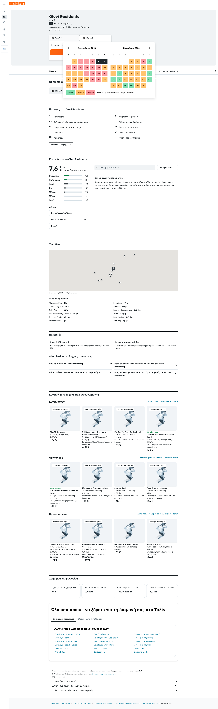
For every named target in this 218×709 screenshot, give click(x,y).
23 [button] (80, 79)
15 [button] (75, 73)
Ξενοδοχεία (66, 703)
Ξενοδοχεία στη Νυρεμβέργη (106, 638)
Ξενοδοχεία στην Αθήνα (104, 645)
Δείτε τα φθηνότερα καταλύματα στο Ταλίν (159, 457)
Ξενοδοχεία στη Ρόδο (63, 638)
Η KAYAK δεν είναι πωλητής (64, 681)
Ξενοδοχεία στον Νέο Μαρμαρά (147, 634)
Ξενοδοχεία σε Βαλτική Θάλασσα (127, 703)
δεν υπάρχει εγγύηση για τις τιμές (104, 674)
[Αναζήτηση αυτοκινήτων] (4, 22)
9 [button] (80, 67)
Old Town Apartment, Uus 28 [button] (126, 544)
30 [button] (80, 85)
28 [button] (68, 85)
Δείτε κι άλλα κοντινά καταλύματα (162, 401)
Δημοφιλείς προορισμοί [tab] (63, 619)
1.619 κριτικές (66, 23)
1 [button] (74, 61)
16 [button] (81, 73)
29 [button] (74, 85)
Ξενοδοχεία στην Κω (142, 645)
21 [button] (69, 79)
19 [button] (99, 73)
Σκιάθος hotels (100, 652)
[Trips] (4, 41)
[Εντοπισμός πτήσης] (4, 34)
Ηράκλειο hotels (100, 648)
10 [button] (87, 67)
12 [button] (99, 67)
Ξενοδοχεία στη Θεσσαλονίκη (67, 634)
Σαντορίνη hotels (140, 652)
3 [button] (86, 61)
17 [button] (87, 73)
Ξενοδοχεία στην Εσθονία (103, 703)
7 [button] (68, 67)
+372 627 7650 (55, 30)
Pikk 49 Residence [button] (57, 432)
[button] (4, 4)
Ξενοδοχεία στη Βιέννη (143, 638)
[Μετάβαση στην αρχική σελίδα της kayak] (17, 3)
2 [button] (80, 61)
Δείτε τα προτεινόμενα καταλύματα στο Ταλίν (158, 514)
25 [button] (93, 79)
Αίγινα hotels (60, 652)
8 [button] (74, 67)
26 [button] (99, 79)
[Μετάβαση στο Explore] (4, 29)
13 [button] (105, 67)
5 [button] (98, 61)
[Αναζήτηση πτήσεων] (4, 11)
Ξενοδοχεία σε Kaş (101, 634)
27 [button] (105, 79)
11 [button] (92, 67)
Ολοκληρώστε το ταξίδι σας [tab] (90, 619)
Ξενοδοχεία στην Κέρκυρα (145, 641)
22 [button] (74, 79)
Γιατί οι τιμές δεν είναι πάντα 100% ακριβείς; (72, 690)
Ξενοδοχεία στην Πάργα (104, 641)
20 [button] (105, 73)
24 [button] (87, 79)
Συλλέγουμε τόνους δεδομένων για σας (71, 686)
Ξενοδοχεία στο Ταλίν (150, 703)
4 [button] (92, 61)
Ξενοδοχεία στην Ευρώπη (82, 703)
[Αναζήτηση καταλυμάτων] (4, 16)
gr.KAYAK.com (54, 703)
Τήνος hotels (139, 648)
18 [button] (93, 73)
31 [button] (143, 85)
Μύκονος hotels (61, 648)
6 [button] (104, 61)
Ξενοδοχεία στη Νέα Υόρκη (66, 641)
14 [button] (69, 73)
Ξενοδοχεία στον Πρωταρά (66, 645)
